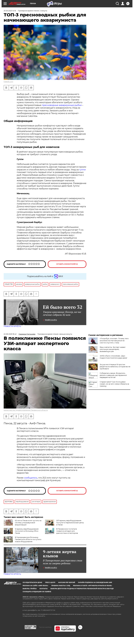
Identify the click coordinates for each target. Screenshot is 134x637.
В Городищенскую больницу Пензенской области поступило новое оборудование (28, 539)
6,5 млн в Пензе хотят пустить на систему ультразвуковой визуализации (28, 523)
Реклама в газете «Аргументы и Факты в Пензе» (92, 585)
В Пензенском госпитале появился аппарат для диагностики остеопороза (67, 531)
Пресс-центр (50, 582)
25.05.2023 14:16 (10, 11)
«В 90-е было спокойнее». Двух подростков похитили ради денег (113, 357)
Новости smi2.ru (12, 326)
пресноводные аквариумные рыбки (62, 105)
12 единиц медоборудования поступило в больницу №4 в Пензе (26, 531)
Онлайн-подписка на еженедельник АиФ (95, 582)
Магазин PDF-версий (66, 582)
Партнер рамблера (45, 627)
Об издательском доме (32, 582)
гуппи (82, 169)
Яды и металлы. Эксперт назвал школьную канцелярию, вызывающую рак (112, 349)
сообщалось (30, 478)
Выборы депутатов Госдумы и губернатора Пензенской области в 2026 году (82, 588)
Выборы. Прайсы (30, 588)
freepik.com (8, 82)
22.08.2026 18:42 (10, 334)
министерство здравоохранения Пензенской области (26, 410)
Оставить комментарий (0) (67, 264)
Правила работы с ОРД (60, 585)
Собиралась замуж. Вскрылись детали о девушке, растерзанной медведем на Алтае (113, 375)
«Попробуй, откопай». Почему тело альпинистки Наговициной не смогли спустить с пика (114, 341)
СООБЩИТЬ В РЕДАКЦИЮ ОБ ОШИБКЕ (37, 592)
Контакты (44, 588)
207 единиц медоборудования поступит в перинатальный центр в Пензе (70, 523)
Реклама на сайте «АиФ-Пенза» (35, 585)
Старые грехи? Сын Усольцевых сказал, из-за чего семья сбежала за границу (114, 384)
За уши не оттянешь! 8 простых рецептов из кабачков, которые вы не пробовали (115, 367)
